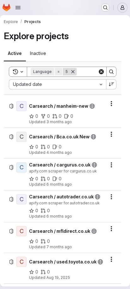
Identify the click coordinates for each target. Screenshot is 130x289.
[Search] (111, 72)
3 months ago (59, 121)
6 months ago (59, 184)
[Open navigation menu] (18, 8)
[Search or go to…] (105, 7)
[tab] (15, 53)
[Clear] (101, 71)
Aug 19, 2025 (58, 277)
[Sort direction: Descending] (111, 84)
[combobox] (57, 84)
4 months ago (59, 152)
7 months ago (59, 246)
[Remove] (73, 71)
